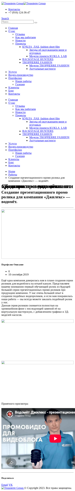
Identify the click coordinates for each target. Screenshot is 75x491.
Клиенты (13, 87)
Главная (13, 27)
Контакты (14, 9)
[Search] (35, 22)
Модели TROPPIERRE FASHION (49, 65)
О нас (11, 31)
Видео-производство (20, 74)
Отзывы (20, 34)
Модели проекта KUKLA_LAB (48, 56)
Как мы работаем (25, 37)
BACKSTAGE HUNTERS (37, 59)
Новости (20, 40)
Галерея (20, 84)
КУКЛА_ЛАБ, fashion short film (41, 46)
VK (11, 484)
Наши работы (23, 81)
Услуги (12, 71)
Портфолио (15, 78)
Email (4, 484)
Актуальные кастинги (42, 68)
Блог (11, 90)
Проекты (20, 43)
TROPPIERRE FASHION (37, 62)
